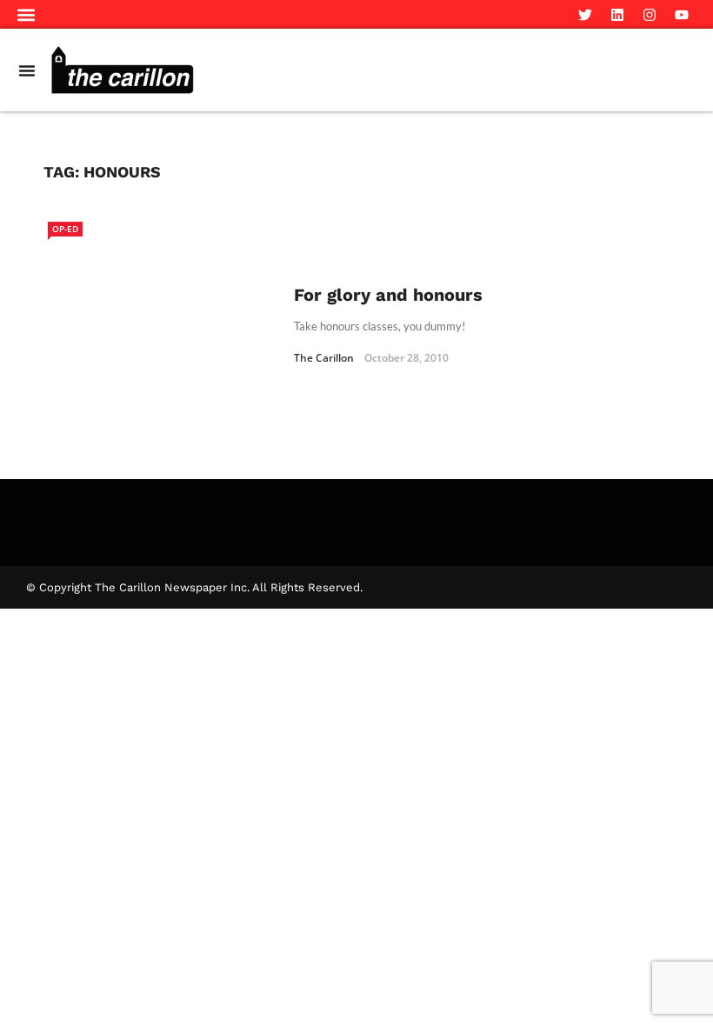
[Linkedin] (617, 15)
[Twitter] (585, 15)
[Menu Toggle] (27, 70)
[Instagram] (649, 15)
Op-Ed (65, 229)
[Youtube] (682, 15)
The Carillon (324, 357)
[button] (26, 14)
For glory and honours (388, 294)
